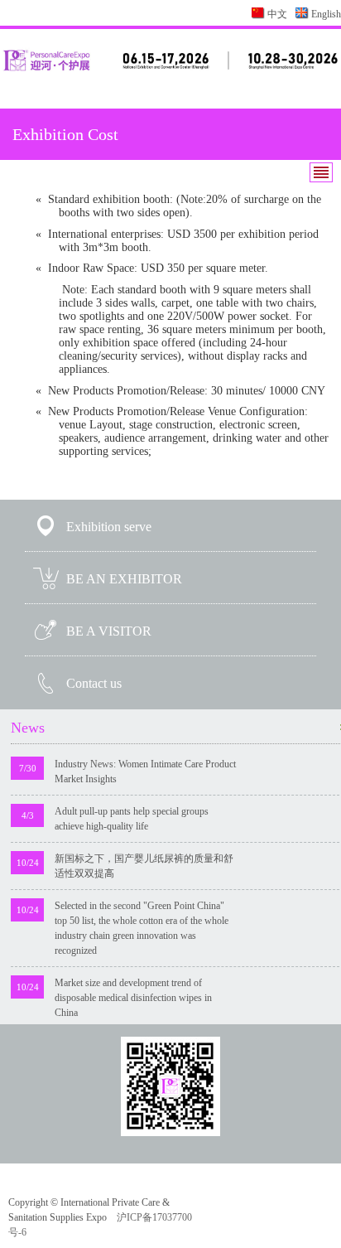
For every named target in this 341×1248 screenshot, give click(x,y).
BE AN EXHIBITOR (124, 579)
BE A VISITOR (108, 631)
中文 (277, 14)
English (326, 14)
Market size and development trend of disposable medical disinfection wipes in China (133, 997)
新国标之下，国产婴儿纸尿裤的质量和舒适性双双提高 (144, 866)
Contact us (94, 683)
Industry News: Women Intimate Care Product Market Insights (145, 771)
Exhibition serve (108, 527)
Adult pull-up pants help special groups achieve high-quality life (132, 818)
